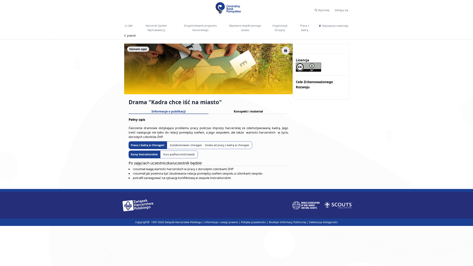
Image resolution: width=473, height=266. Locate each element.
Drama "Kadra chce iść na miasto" (175, 102)
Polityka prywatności (253, 222)
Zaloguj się (341, 10)
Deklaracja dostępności (323, 222)
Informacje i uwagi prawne (221, 222)
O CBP (128, 26)
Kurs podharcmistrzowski (179, 154)
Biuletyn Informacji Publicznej (287, 222)
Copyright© (142, 222)
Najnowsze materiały (335, 26)
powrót (131, 35)
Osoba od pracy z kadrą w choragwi (227, 145)
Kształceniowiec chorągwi (186, 145)
